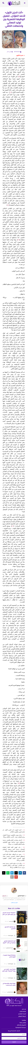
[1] (19, 76)
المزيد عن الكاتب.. (14, 902)
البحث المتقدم (22, 1014)
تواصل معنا (23, 1022)
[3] (8, 205)
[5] (12, 526)
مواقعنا (24, 1020)
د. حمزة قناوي (22, 896)
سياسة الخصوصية (21, 1027)
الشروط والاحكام (21, 1025)
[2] (10, 92)
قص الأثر (9, 51)
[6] (19, 783)
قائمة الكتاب (22, 1011)
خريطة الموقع (22, 1016)
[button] (24, 873)
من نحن (24, 1009)
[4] (18, 240)
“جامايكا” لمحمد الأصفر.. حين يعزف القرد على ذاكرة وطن (9, 914)
